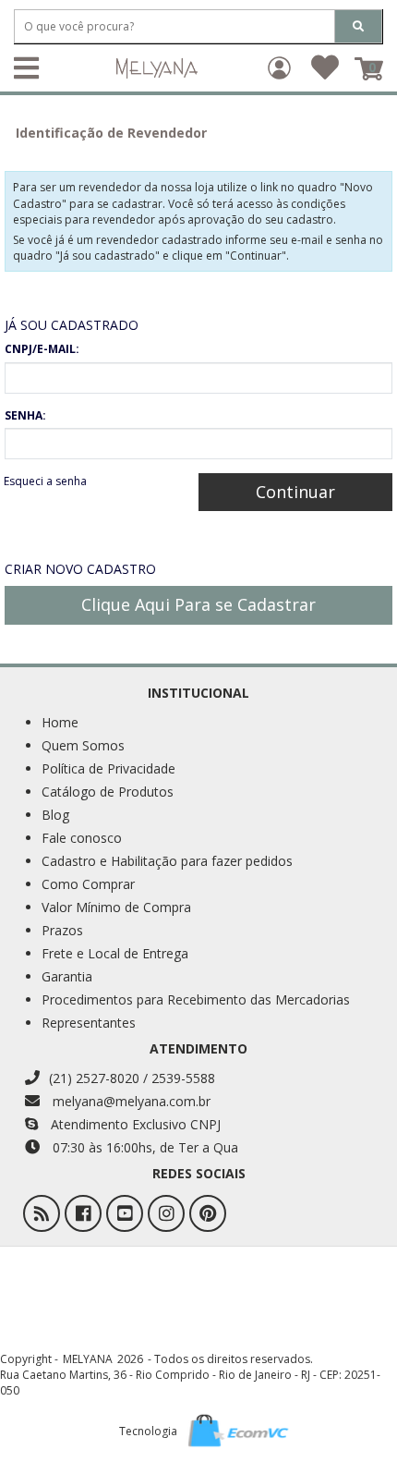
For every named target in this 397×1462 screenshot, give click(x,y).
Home (60, 722)
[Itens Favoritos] (325, 73)
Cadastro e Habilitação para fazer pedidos (167, 861)
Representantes (89, 1022)
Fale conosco (82, 838)
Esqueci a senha (45, 481)
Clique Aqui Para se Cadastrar (198, 604)
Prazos (62, 930)
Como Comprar (88, 884)
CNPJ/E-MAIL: (42, 349)
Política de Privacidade (108, 768)
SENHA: (25, 415)
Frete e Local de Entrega (115, 953)
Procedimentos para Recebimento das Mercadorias (196, 999)
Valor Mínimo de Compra (116, 907)
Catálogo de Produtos (108, 791)
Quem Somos (83, 745)
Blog (55, 814)
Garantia (67, 976)
